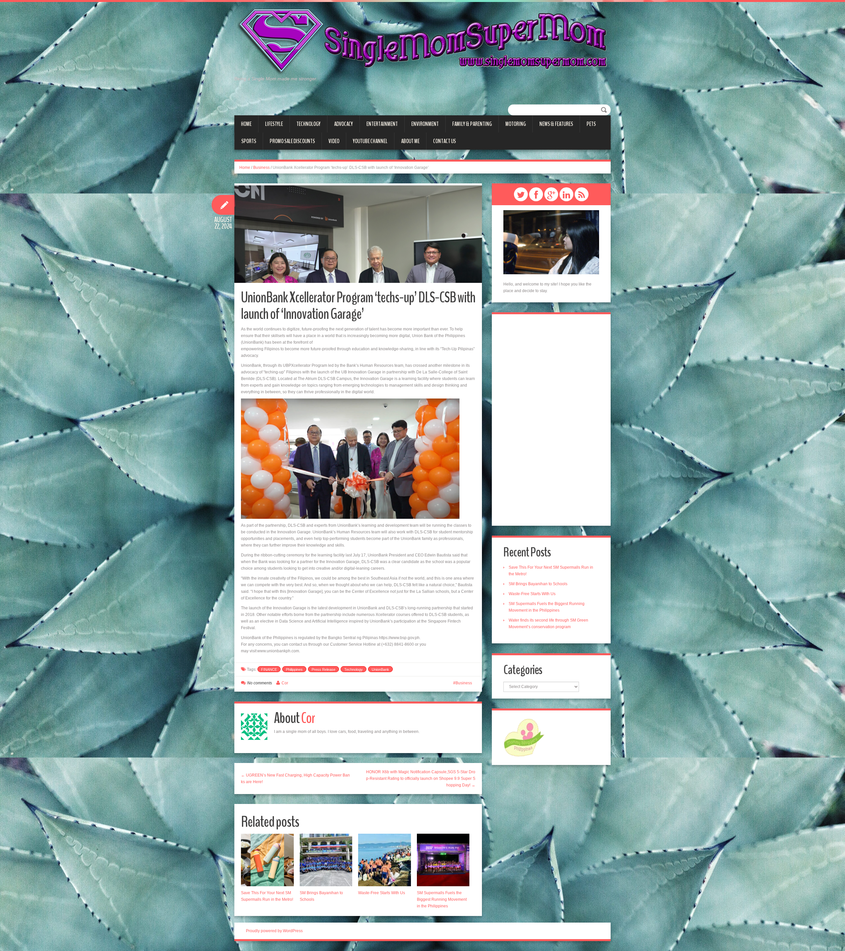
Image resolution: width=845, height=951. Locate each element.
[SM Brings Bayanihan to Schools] (326, 860)
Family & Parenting (472, 124)
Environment (425, 124)
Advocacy (343, 124)
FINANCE (269, 669)
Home (246, 124)
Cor (285, 683)
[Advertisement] (551, 420)
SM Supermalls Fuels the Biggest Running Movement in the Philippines (442, 899)
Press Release (323, 669)
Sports (248, 141)
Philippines (294, 669)
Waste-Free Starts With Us (381, 893)
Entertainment (382, 124)
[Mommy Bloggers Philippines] (524, 737)
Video (333, 141)
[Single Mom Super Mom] (422, 41)
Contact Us (444, 141)
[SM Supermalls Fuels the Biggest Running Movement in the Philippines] (443, 860)
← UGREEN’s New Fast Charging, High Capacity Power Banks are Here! (295, 778)
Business (261, 167)
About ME (410, 141)
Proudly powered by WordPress (274, 931)
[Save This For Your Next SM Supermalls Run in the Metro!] (267, 860)
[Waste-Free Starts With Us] (384, 860)
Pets (591, 124)
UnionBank (380, 669)
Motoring (515, 124)
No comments (259, 683)
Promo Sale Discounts (292, 141)
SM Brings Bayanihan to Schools (538, 584)
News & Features (556, 124)
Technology (308, 124)
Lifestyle (274, 124)
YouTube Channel (370, 141)
